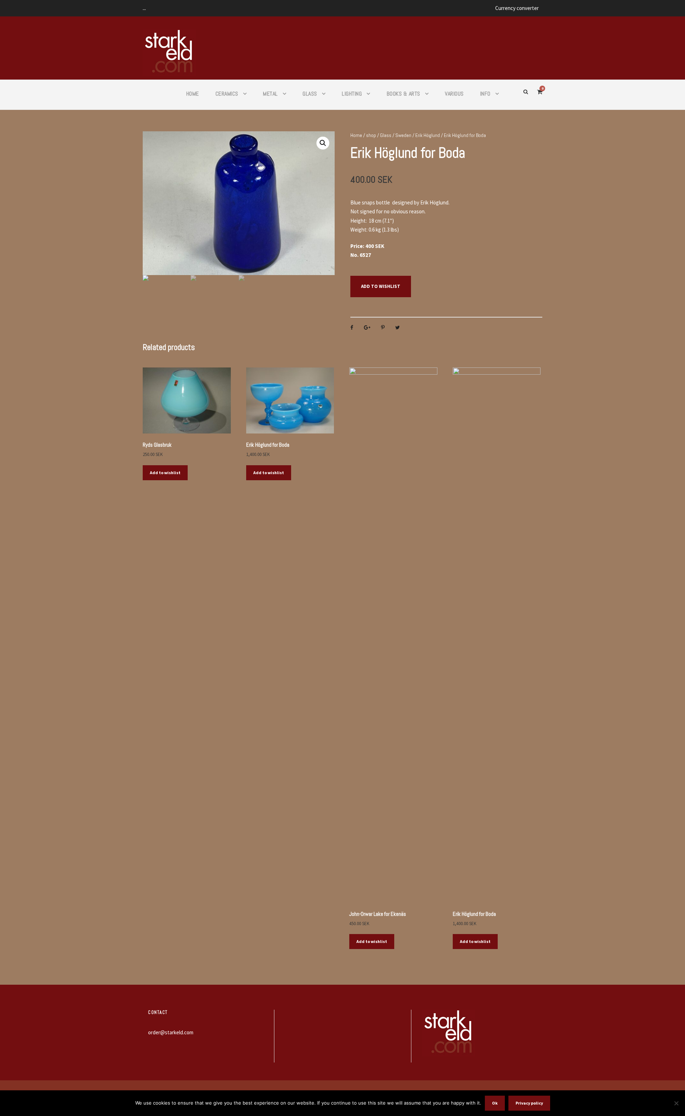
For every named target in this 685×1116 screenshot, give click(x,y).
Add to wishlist (380, 286)
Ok (495, 1103)
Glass (310, 93)
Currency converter (517, 8)
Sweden (403, 135)
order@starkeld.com (170, 1032)
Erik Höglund (427, 135)
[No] (676, 1103)
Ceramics (226, 93)
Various (454, 93)
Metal (270, 93)
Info (485, 93)
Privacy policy (529, 1103)
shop (371, 135)
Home (192, 93)
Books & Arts (403, 93)
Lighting (352, 93)
